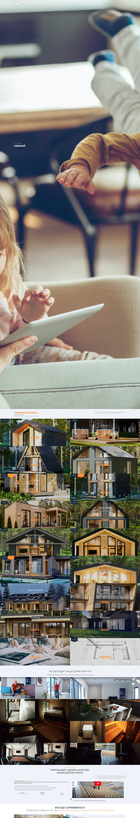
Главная (15, 143)
